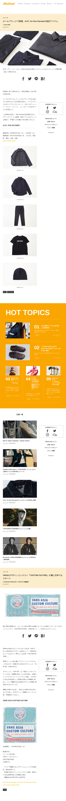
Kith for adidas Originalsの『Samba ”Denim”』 (17, 441)
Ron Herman (10, 292)
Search (60, 3)
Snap (43, 3)
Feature (27, 3)
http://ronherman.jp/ (9, 141)
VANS (5, 789)
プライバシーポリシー (51, 124)
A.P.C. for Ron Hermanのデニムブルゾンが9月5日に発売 (19, 500)
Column (35, 3)
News (20, 3)
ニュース (5, 17)
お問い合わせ (51, 121)
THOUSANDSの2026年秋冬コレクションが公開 (16, 528)
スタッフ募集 (51, 127)
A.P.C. (5, 292)
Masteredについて (51, 118)
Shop (49, 3)
